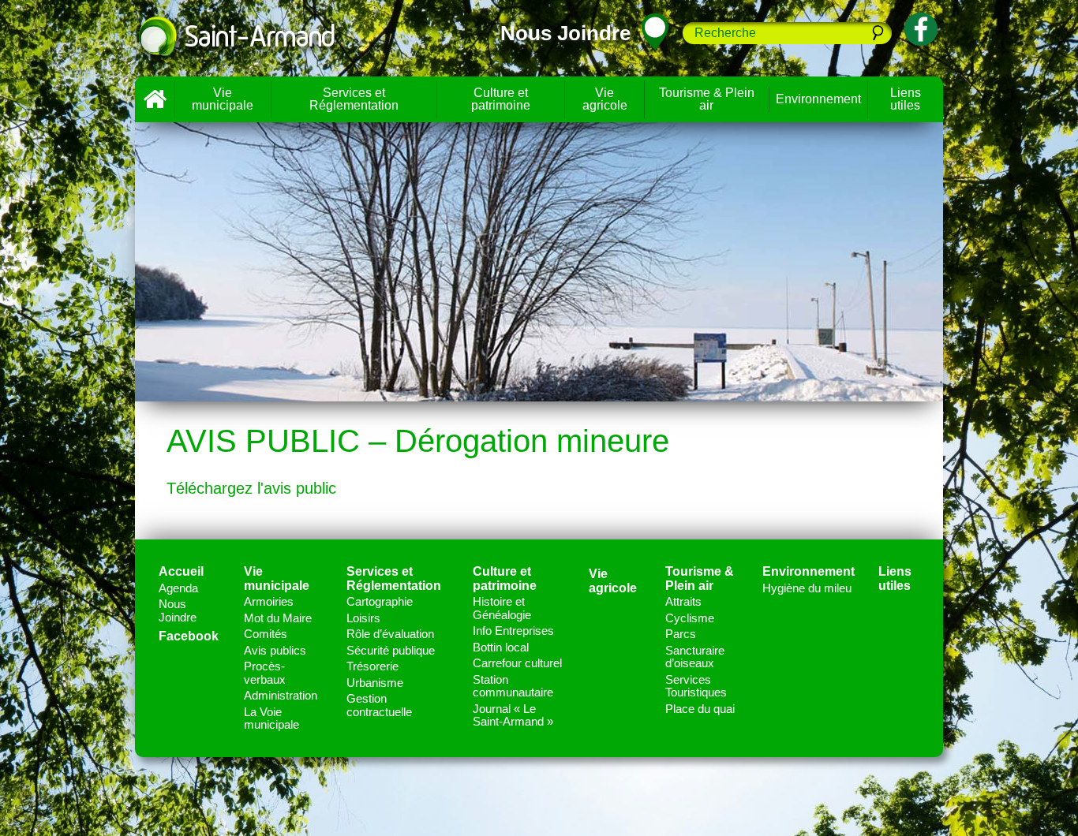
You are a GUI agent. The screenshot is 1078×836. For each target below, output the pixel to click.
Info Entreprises (513, 630)
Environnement (818, 99)
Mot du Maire (278, 618)
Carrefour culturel (517, 663)
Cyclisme (689, 618)
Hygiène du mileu (807, 588)
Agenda (178, 588)
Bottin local (501, 647)
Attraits (683, 601)
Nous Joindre (178, 610)
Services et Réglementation (354, 99)
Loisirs (363, 618)
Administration (280, 695)
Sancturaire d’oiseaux (694, 657)
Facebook (189, 636)
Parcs (680, 633)
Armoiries (269, 601)
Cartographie (379, 601)
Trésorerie (372, 666)
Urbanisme (374, 682)
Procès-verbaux (265, 672)
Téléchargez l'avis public (251, 488)
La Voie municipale (271, 718)
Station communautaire (513, 686)
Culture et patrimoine (500, 99)
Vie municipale (222, 99)
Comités (265, 633)
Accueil (154, 99)
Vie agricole (604, 99)
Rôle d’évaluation (390, 633)
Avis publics (275, 650)
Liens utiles (905, 99)
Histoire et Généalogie (502, 608)
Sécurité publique (390, 650)
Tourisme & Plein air (706, 99)
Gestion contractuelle (379, 705)
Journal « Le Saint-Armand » (513, 715)
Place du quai (700, 708)
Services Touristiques (696, 686)
